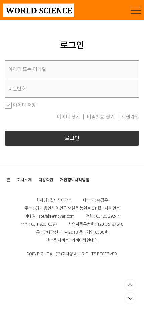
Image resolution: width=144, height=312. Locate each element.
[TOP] (130, 285)
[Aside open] (136, 10)
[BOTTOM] (130, 298)
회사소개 (24, 179)
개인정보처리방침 (74, 179)
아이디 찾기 (68, 117)
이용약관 (46, 179)
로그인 (72, 138)
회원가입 (130, 117)
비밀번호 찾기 (101, 117)
